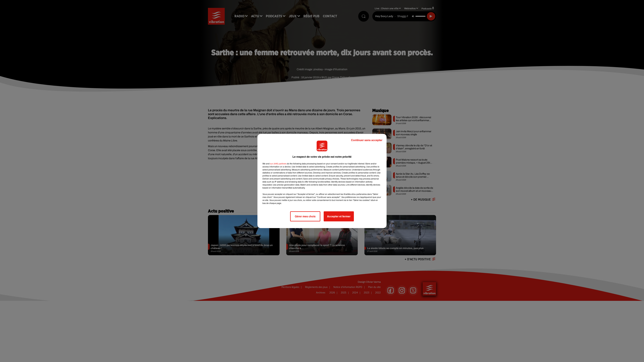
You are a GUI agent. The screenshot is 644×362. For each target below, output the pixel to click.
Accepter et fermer (339, 216)
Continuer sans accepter (366, 140)
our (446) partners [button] (278, 163)
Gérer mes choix (305, 216)
